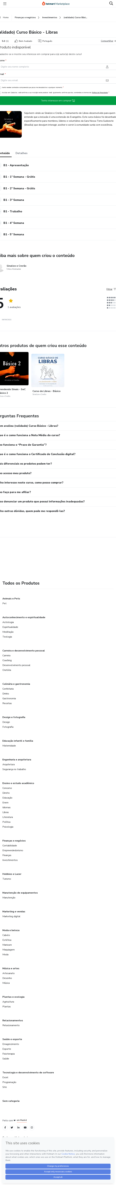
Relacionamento (11, 1025)
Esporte (6, 1049)
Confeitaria (8, 688)
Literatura (7, 817)
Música (6, 983)
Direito (6, 793)
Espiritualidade (10, 627)
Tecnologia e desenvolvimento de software (28, 1072)
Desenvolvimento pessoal (16, 665)
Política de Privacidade (100, 92)
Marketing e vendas (13, 911)
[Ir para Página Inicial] (57, 3)
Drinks (5, 693)
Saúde (5, 1058)
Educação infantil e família (17, 741)
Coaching (7, 660)
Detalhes (21, 153)
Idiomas (6, 807)
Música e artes (10, 968)
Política (6, 822)
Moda (5, 954)
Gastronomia (9, 698)
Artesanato (8, 973)
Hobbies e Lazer (11, 874)
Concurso (7, 788)
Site (4, 1087)
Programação (9, 1082)
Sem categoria (10, 1101)
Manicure (7, 945)
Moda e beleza (10, 930)
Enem (5, 802)
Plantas (6, 1006)
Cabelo (6, 935)
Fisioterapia (8, 1053)
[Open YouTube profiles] (25, 1128)
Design (6, 722)
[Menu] (4, 3)
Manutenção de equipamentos (20, 892)
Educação (7, 797)
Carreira (6, 655)
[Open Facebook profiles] (5, 1128)
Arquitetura (8, 764)
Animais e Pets (11, 598)
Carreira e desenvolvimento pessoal (23, 650)
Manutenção (8, 897)
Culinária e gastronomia (16, 684)
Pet (4, 603)
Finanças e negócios (14, 840)
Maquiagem (8, 949)
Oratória (6, 670)
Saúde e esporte (12, 1039)
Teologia (7, 636)
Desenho (7, 978)
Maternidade (9, 745)
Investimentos (10, 860)
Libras (5, 812)
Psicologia (7, 826)
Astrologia (8, 622)
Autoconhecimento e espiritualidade (23, 617)
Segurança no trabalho (14, 769)
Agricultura (8, 1001)
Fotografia (7, 727)
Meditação (8, 632)
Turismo (6, 879)
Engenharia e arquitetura (16, 759)
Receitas (7, 703)
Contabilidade (9, 845)
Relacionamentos (12, 1020)
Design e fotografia (13, 717)
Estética (6, 940)
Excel (5, 1077)
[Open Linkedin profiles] (18, 1128)
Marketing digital (11, 916)
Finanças (6, 855)
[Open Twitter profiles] (12, 1128)
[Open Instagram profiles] (31, 1128)
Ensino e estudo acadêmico (18, 783)
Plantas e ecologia (13, 997)
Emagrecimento (10, 1044)
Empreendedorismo (12, 850)
